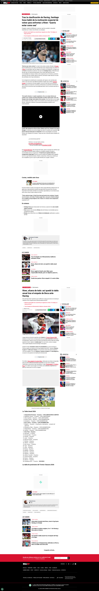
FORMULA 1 (29, 2)
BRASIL (34, 38)
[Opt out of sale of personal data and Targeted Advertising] (2, 589)
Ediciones (25, 38)
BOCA (21, 2)
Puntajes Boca (54, 0)
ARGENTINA (30, 38)
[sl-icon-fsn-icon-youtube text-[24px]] (75, 34)
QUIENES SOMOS (26, 40)
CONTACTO (36, 40)
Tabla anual (41, 0)
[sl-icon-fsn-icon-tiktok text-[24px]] (73, 34)
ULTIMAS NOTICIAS (14, 2)
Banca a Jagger (15, 0)
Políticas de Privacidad (37, 48)
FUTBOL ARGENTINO (37, 2)
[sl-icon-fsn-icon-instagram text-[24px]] (68, 34)
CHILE (38, 38)
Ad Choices (52, 48)
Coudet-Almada (8, 0)
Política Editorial (46, 48)
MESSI (60, 2)
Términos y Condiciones (40, 29)
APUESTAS (55, 2)
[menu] (1, 2)
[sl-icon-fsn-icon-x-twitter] (71, 34)
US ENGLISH (54, 38)
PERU (50, 38)
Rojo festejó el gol (61, 0)
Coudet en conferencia (68, 0)
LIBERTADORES (66, 2)
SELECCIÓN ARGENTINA (47, 2)
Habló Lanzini (29, 0)
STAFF (32, 40)
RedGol (49, 40)
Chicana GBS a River (22, 0)
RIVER (24, 2)
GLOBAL (42, 38)
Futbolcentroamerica (56, 40)
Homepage (71, 22)
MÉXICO (46, 38)
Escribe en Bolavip (43, 40)
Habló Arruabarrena (47, 0)
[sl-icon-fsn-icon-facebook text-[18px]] (66, 34)
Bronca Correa (35, 0)
